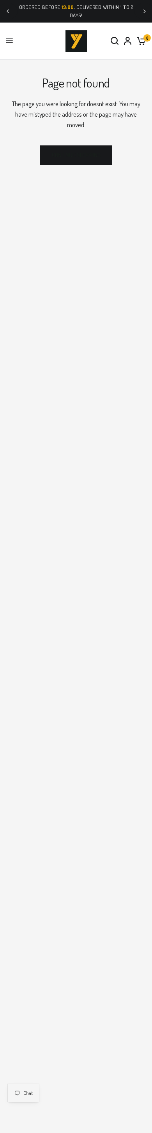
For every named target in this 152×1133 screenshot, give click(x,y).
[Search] (114, 41)
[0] (140, 41)
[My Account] (127, 41)
